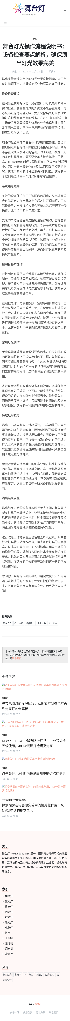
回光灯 (9, 912)
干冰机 (9, 938)
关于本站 (14, 1012)
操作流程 (18, 623)
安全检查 (53, 623)
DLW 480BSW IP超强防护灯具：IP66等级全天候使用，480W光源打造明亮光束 (34, 743)
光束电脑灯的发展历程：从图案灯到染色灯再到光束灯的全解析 (34, 706)
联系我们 (16, 658)
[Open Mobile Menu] (5, 23)
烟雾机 (9, 948)
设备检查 (30, 623)
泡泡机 (9, 943)
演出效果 (41, 623)
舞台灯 (9, 896)
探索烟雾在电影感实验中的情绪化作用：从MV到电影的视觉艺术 (33, 808)
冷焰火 (9, 953)
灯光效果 (49, 974)
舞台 (31, 974)
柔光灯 (9, 906)
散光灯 (9, 917)
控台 (35, 39)
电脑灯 (9, 927)
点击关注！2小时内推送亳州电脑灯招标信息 (34, 774)
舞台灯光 (7, 623)
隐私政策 (40, 1012)
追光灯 (9, 922)
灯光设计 (7, 980)
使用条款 (27, 1012)
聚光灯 (9, 901)
